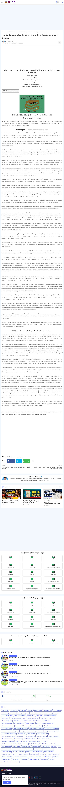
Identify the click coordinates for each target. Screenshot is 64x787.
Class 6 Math (16, 720)
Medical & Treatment (48, 751)
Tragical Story (16, 759)
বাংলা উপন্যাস (52, 759)
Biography (26, 713)
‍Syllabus (31, 756)
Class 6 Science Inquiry (7, 723)
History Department (6, 746)
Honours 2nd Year (26, 746)
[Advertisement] (32, 17)
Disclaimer (57, 783)
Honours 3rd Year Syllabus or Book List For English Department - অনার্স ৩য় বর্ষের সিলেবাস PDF (29, 665)
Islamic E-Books (14, 749)
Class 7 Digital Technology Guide (34, 725)
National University (6, 754)
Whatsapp (27, 461)
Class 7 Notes (16, 731)
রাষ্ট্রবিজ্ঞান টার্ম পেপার (15, 761)
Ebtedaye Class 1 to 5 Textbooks (9, 743)
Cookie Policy (50, 783)
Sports (3, 756)
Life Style (15, 751)
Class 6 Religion (37, 720)
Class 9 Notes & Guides (54, 736)
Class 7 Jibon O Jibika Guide (52, 728)
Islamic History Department (26, 749)
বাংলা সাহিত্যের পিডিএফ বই (6, 761)
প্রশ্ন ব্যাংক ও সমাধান (44, 759)
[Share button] (32, 461)
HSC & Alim (53, 746)
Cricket (38, 738)
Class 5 (51, 713)
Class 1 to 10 (37, 713)
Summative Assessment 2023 (21, 756)
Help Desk (52, 743)
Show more (59, 487)
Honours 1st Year (16, 746)
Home (3, 31)
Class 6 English (5, 718)
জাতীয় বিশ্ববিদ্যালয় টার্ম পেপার (34, 759)
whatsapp (48, 696)
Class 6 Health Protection (33, 718)
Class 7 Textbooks (31, 733)
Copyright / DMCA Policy (39, 783)
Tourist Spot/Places (6, 759)
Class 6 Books (39, 715)
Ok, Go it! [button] (7, 782)
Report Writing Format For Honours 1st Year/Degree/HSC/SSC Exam (52, 502)
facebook (17, 696)
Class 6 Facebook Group (16, 699)
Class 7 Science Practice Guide (9, 733)
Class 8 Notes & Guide (30, 736)
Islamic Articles (5, 749)
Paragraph (26, 754)
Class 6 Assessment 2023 (19, 715)
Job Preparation (37, 749)
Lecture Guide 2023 (6, 751)
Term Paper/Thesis (47, 756)
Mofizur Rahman (34, 477)
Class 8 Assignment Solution (8, 736)
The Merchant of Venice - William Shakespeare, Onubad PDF (10, 501)
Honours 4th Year (45, 746)
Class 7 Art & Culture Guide (47, 723)
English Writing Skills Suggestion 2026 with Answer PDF (31, 501)
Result (49, 754)
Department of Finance (34, 741)
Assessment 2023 (48, 710)
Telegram (48, 699)
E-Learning (44, 741)
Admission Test (14, 710)
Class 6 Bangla (30, 715)
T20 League (38, 756)
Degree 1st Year (45, 738)
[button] (62, 2)
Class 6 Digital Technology (50, 715)
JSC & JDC (45, 749)
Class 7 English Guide (7, 728)
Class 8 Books (20, 736)
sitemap (30, 783)
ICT (59, 746)
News (14, 754)
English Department (22, 743)
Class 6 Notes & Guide (26, 720)
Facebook (12, 461)
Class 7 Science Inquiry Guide (51, 731)
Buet (32, 713)
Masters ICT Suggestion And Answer (34, 751)
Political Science (34, 754)
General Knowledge (43, 743)
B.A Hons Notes (57, 710)
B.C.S (3, 713)
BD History (19, 713)
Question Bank (43, 754)
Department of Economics (21, 741)
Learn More (12, 779)
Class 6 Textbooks (30, 723)
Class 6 (56, 713)
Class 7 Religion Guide (38, 731)
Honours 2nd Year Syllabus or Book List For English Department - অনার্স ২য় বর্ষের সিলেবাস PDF (29, 673)
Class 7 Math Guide (6, 731)
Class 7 (37, 723)
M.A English (8, 31)
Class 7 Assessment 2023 (7, 725)
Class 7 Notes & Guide (26, 731)
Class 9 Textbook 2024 (7, 738)
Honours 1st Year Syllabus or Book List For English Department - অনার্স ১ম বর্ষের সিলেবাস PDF (29, 657)
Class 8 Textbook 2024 (42, 736)
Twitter (19, 461)
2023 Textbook (5, 710)
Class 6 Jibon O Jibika (7, 720)
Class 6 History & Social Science (48, 718)
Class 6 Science (46, 720)
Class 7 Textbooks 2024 (42, 733)
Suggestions (9, 756)
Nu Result (19, 754)
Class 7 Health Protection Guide (21, 728)
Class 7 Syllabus (21, 733)
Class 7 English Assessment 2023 (51, 725)
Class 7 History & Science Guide (37, 728)
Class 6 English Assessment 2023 (18, 718)
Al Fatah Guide (22, 710)
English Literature (11, 456)
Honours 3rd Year (36, 746)
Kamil (51, 749)
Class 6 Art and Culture (7, 715)
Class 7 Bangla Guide (20, 725)
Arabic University (38, 710)
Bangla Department (10, 713)
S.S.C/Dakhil (56, 754)
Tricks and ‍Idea (24, 759)
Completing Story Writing (29, 738)
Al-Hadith (30, 710)
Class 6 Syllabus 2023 (19, 723)
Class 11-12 (44, 713)
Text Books (55, 756)
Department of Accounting (8, 741)
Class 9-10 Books (18, 738)
